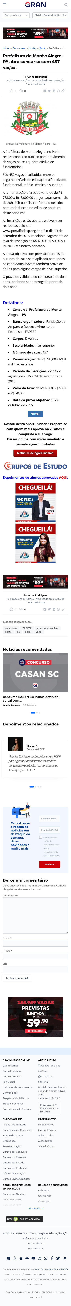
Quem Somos (10, 1065)
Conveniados (10, 1092)
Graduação (9, 1141)
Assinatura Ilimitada (14, 1124)
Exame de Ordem (13, 1135)
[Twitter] (58, 1258)
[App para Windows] (8, 1258)
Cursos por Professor (15, 1168)
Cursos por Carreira (14, 1157)
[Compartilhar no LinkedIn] (53, 91)
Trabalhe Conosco (13, 1103)
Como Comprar (12, 1076)
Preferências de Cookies (17, 1109)
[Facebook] (52, 1258)
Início (6, 48)
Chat (44, 1071)
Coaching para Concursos (17, 1130)
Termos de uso (35, 1243)
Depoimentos (46, 1124)
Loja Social (9, 1082)
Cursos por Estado (13, 1162)
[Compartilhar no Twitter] (49, 91)
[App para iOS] (21, 1258)
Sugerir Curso (46, 1146)
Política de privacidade (35, 1238)
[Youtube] (33, 1258)
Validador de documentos (18, 1087)
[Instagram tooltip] (39, 1258)
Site (5, 963)
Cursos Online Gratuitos (17, 1179)
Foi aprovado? (49, 1108)
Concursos (19, 48)
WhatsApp (47, 1076)
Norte (32, 48)
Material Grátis (47, 1130)
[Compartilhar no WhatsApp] (58, 91)
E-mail (7, 951)
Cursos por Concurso (15, 1151)
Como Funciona (12, 1071)
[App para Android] (27, 1258)
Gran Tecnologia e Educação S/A (51, 1269)
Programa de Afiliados (16, 1098)
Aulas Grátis (45, 1141)
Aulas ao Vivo (46, 1135)
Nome (7, 938)
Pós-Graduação (12, 1146)
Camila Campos (11, 704)
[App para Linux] (15, 1258)
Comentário (10, 895)
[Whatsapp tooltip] (46, 1258)
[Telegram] (64, 1258)
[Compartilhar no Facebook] (44, 91)
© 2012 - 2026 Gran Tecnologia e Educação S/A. (35, 1233)
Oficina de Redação (14, 1173)
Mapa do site (35, 1248)
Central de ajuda (50, 1065)
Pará (42, 48)
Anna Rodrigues (37, 76)
